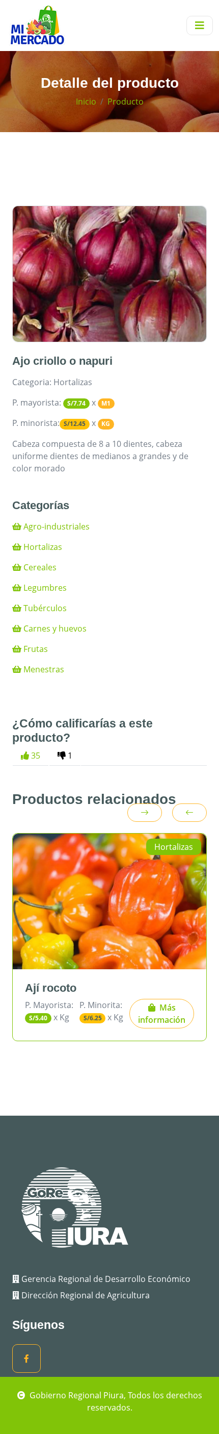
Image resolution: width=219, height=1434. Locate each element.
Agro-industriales (55, 526)
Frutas (34, 649)
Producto (125, 101)
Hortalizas (41, 546)
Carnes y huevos (54, 628)
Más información (161, 1013)
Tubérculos (44, 608)
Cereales (39, 567)
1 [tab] (69, 755)
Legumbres (44, 587)
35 (34, 755)
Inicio (86, 101)
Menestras (42, 669)
